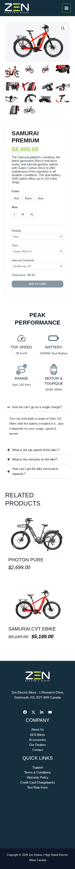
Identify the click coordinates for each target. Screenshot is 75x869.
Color (15, 191)
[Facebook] (25, 712)
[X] (33, 712)
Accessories (37, 739)
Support (37, 767)
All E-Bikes (37, 734)
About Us (37, 729)
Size (15, 207)
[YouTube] (50, 712)
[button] (63, 28)
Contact (37, 750)
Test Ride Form (37, 787)
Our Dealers (37, 745)
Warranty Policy (37, 777)
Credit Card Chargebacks (37, 782)
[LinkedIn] (42, 712)
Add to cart (38, 284)
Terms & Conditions (37, 772)
